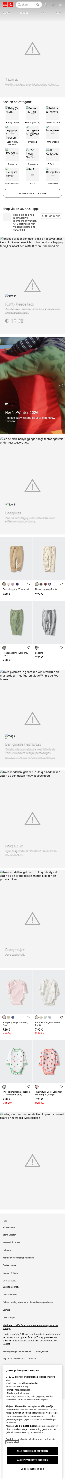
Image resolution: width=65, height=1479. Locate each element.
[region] (32, 1422)
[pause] (61, 385)
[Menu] (60, 4)
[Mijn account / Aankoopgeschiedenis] (45, 4)
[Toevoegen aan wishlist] (28, 584)
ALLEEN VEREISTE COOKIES (32, 1460)
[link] (32, 1327)
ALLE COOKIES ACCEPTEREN (32, 1451)
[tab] (6, 13)
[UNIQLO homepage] (8, 4)
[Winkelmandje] (53, 4)
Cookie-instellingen (32, 1468)
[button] (16, 558)
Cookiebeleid (12, 1442)
